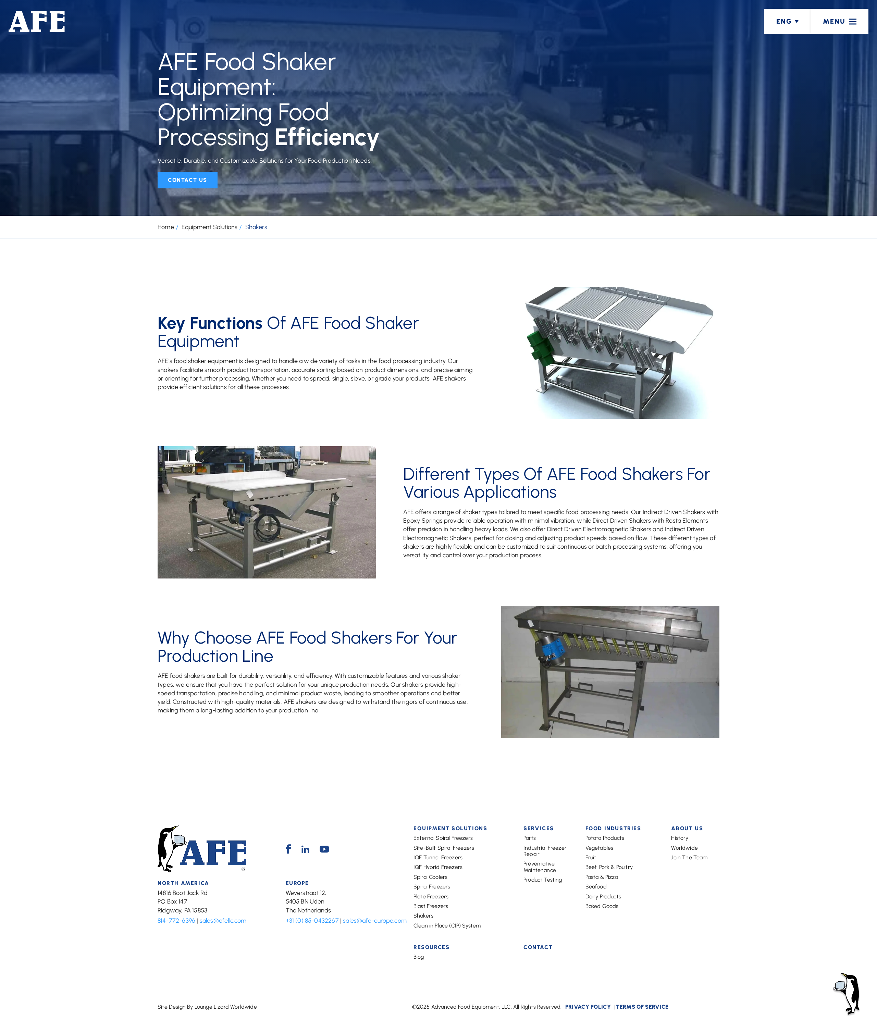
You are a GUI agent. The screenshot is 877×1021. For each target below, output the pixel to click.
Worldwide (684, 848)
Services (538, 828)
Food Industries (613, 828)
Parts (529, 838)
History (679, 838)
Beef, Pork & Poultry (609, 867)
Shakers (423, 915)
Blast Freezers (430, 906)
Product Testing (542, 879)
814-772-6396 (176, 920)
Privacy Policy (588, 1007)
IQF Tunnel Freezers (437, 857)
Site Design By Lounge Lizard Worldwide (207, 1007)
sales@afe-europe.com (375, 920)
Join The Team (689, 857)
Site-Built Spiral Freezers (443, 848)
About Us (687, 828)
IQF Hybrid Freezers (437, 867)
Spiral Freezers (431, 886)
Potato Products (604, 838)
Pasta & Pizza (601, 877)
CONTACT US (187, 180)
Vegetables (599, 848)
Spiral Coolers (430, 877)
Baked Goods (602, 906)
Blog (418, 957)
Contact (538, 947)
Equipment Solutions (209, 227)
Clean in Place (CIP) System (447, 925)
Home (166, 227)
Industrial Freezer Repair (545, 851)
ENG (784, 21)
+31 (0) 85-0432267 (312, 920)
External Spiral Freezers (443, 838)
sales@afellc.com (223, 920)
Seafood (596, 886)
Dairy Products (603, 896)
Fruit (590, 857)
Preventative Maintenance (539, 866)
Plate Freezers (430, 896)
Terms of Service (642, 1007)
